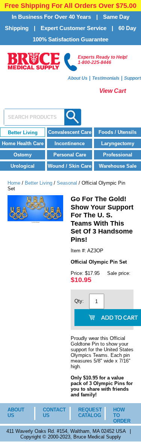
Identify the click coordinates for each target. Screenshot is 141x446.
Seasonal (67, 183)
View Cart (112, 91)
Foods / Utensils (117, 132)
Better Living (23, 132)
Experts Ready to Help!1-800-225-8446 (102, 60)
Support (132, 78)
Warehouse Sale (117, 166)
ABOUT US (15, 412)
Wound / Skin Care (69, 166)
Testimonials (106, 78)
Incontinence (70, 143)
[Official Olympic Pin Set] (35, 222)
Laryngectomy (117, 143)
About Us (78, 78)
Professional (117, 155)
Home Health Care (23, 143)
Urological (23, 166)
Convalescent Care (69, 132)
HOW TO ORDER (121, 415)
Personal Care (69, 155)
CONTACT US (50, 412)
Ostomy (23, 155)
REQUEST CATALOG (86, 412)
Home (14, 183)
